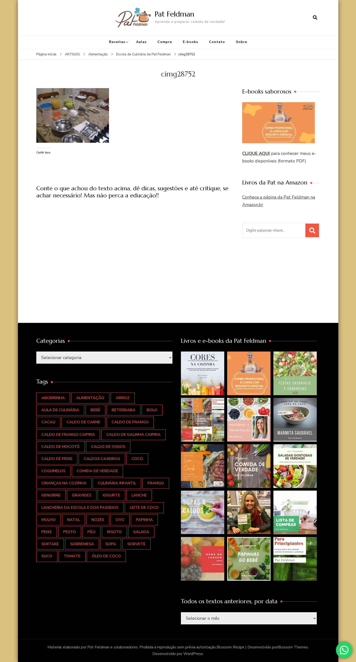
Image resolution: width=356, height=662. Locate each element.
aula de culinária (60, 410)
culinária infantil (117, 483)
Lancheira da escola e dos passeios (79, 507)
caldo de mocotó (60, 446)
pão (91, 532)
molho (48, 519)
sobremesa (82, 544)
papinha (144, 519)
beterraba (123, 410)
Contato (217, 42)
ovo (120, 519)
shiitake (50, 544)
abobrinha (53, 398)
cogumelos (53, 471)
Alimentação (98, 54)
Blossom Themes (293, 647)
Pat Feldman (174, 13)
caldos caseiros (102, 458)
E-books (190, 42)
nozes (97, 519)
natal (73, 519)
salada (141, 532)
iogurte (111, 495)
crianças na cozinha (63, 483)
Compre (164, 42)
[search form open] (315, 17)
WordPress (193, 653)
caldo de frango (130, 422)
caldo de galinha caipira (133, 434)
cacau (48, 422)
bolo (152, 410)
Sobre (241, 42)
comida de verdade (97, 471)
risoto (114, 532)
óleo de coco (106, 556)
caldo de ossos (108, 446)
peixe (46, 532)
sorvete (136, 544)
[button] (202, 373)
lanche (139, 495)
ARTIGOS (72, 54)
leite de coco (144, 507)
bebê (95, 410)
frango (155, 483)
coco (137, 458)
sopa (110, 544)
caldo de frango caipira (68, 434)
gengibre (51, 495)
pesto (69, 532)
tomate (72, 556)
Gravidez (81, 495)
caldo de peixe (56, 458)
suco (46, 556)
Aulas (141, 42)
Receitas (117, 42)
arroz (123, 398)
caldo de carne (83, 422)
